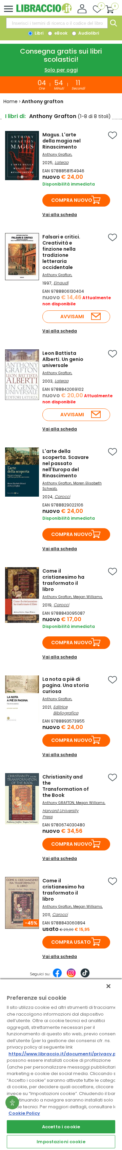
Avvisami (72, 316)
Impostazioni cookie (61, 1141)
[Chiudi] (108, 986)
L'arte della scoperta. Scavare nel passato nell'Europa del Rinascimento (65, 463)
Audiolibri (88, 33)
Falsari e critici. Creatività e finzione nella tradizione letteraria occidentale (61, 252)
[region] (61, 1064)
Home (10, 101)
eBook (60, 33)
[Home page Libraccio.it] (44, 12)
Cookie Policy (24, 1113)
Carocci (62, 496)
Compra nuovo (71, 200)
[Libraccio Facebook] (57, 976)
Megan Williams (87, 596)
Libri (38, 33)
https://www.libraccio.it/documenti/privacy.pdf (64, 1054)
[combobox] (57, 23)
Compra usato (71, 942)
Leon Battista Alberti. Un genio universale (62, 359)
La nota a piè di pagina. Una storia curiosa (65, 685)
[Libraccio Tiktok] (85, 976)
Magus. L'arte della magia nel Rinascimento (61, 140)
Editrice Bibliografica (65, 710)
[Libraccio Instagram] (71, 976)
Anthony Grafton (57, 154)
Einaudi (61, 283)
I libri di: (15, 116)
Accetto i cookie (61, 1127)
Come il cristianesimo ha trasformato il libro (63, 580)
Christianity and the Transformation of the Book (65, 786)
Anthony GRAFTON (58, 802)
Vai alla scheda (59, 214)
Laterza (61, 162)
